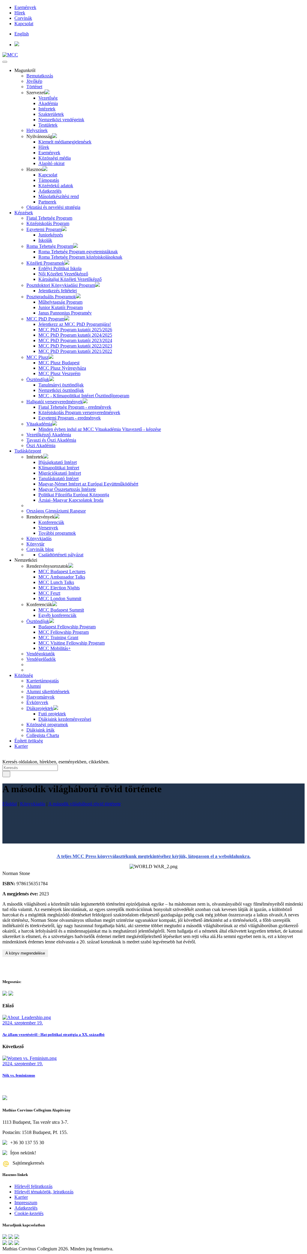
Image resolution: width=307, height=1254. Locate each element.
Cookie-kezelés (28, 1213)
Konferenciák (51, 522)
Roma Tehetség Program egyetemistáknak (78, 251)
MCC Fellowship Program (63, 632)
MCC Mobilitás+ (54, 648)
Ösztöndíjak (37, 379)
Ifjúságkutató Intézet (57, 462)
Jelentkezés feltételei (57, 290)
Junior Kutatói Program (60, 307)
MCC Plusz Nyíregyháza (62, 368)
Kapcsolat (23, 23)
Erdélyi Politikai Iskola (60, 268)
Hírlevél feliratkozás (33, 1186)
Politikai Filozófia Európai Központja (73, 494)
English (21, 33)
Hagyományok (40, 696)
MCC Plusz (37, 357)
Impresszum (25, 1202)
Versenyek (48, 527)
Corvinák (23, 18)
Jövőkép (34, 81)
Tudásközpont (27, 450)
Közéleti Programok (45, 263)
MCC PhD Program (45, 318)
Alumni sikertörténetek (48, 691)
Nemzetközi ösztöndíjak (61, 390)
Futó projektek (52, 713)
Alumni (33, 686)
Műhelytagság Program (60, 302)
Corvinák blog (40, 549)
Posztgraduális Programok (51, 296)
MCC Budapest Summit (61, 609)
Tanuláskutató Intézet (58, 478)
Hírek (19, 12)
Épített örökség (28, 740)
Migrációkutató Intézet (59, 473)
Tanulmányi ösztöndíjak (61, 384)
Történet (34, 86)
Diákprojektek (39, 708)
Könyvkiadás (39, 538)
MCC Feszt (49, 593)
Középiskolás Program (47, 223)
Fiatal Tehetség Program (49, 218)
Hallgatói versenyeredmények (54, 401)
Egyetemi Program (44, 229)
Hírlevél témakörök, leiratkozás (43, 1191)
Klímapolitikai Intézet (58, 467)
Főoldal (9, 803)
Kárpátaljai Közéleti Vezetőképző (70, 279)
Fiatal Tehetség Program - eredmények (74, 407)
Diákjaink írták (40, 729)
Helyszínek (37, 130)
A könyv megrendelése (25, 953)
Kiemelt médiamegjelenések (64, 141)
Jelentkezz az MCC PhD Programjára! (74, 324)
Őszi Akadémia (40, 445)
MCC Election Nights (59, 587)
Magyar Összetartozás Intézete (67, 489)
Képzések (23, 212)
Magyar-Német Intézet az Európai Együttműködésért (88, 483)
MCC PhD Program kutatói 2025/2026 (75, 329)
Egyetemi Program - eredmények (69, 417)
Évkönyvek (37, 702)
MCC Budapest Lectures (61, 571)
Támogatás (48, 180)
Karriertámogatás (42, 680)
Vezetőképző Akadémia (48, 434)
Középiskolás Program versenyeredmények (79, 412)
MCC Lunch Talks (56, 582)
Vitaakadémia (39, 423)
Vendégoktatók (40, 653)
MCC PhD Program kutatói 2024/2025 (75, 335)
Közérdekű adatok (55, 185)
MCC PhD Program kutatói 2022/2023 (75, 345)
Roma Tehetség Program (49, 246)
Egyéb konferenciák (57, 615)
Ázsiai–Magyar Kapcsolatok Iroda (70, 500)
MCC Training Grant (58, 637)
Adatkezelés (49, 191)
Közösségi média (54, 158)
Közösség (23, 675)
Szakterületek (51, 114)
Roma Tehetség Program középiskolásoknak (80, 257)
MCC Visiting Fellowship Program (71, 642)
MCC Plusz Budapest (58, 362)
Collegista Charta (42, 735)
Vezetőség (48, 98)
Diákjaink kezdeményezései (64, 719)
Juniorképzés (50, 234)
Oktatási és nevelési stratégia (53, 207)
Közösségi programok (47, 724)
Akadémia (48, 103)
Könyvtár (35, 543)
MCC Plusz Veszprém (59, 373)
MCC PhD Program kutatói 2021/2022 (75, 351)
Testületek (48, 125)
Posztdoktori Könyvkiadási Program (60, 285)
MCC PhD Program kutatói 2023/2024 (75, 340)
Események (25, 7)
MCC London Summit (59, 598)
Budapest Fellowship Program (67, 626)
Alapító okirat (51, 163)
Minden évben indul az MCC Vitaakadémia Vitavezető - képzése (99, 429)
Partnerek (47, 201)
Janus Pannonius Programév (65, 312)
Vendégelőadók (41, 659)
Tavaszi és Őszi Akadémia (51, 440)
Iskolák (45, 240)
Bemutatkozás (39, 75)
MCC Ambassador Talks (61, 576)
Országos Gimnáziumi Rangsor (56, 510)
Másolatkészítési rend (58, 196)
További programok (57, 533)
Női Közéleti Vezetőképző (63, 273)
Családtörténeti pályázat (60, 554)
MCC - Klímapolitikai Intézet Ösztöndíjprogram (83, 395)
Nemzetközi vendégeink (61, 119)
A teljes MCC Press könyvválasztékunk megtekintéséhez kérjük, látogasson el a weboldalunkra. (154, 856)
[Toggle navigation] (4, 62)
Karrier (21, 746)
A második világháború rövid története (84, 803)
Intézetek (46, 108)
